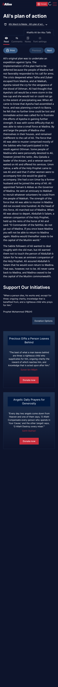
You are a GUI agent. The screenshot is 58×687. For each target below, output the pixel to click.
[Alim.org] (7, 4)
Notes (28, 41)
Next (49, 50)
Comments (16, 41)
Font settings (40, 41)
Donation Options (43, 321)
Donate (44, 4)
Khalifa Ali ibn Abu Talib (39, 32)
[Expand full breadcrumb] (5, 24)
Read (6, 41)
